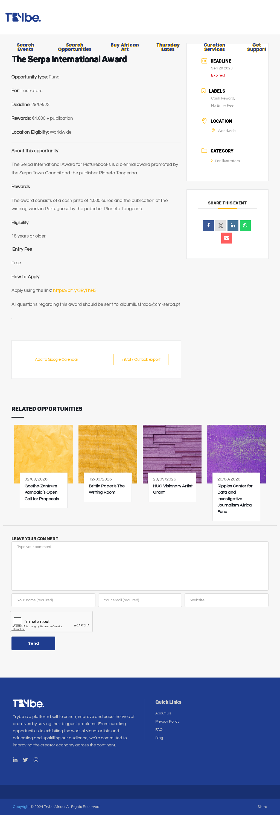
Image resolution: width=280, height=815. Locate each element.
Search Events (25, 47)
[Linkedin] (233, 225)
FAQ (159, 730)
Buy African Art (125, 47)
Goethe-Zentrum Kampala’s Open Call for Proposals (42, 492)
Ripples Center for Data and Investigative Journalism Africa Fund (235, 499)
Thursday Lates (168, 47)
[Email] (226, 238)
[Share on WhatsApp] (245, 225)
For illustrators (227, 161)
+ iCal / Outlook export (141, 359)
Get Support (257, 47)
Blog (159, 738)
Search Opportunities (75, 47)
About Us (163, 713)
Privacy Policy (167, 721)
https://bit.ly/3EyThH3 (75, 290)
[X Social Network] (220, 225)
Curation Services (214, 47)
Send (33, 643)
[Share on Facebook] (208, 225)
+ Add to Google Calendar (55, 359)
